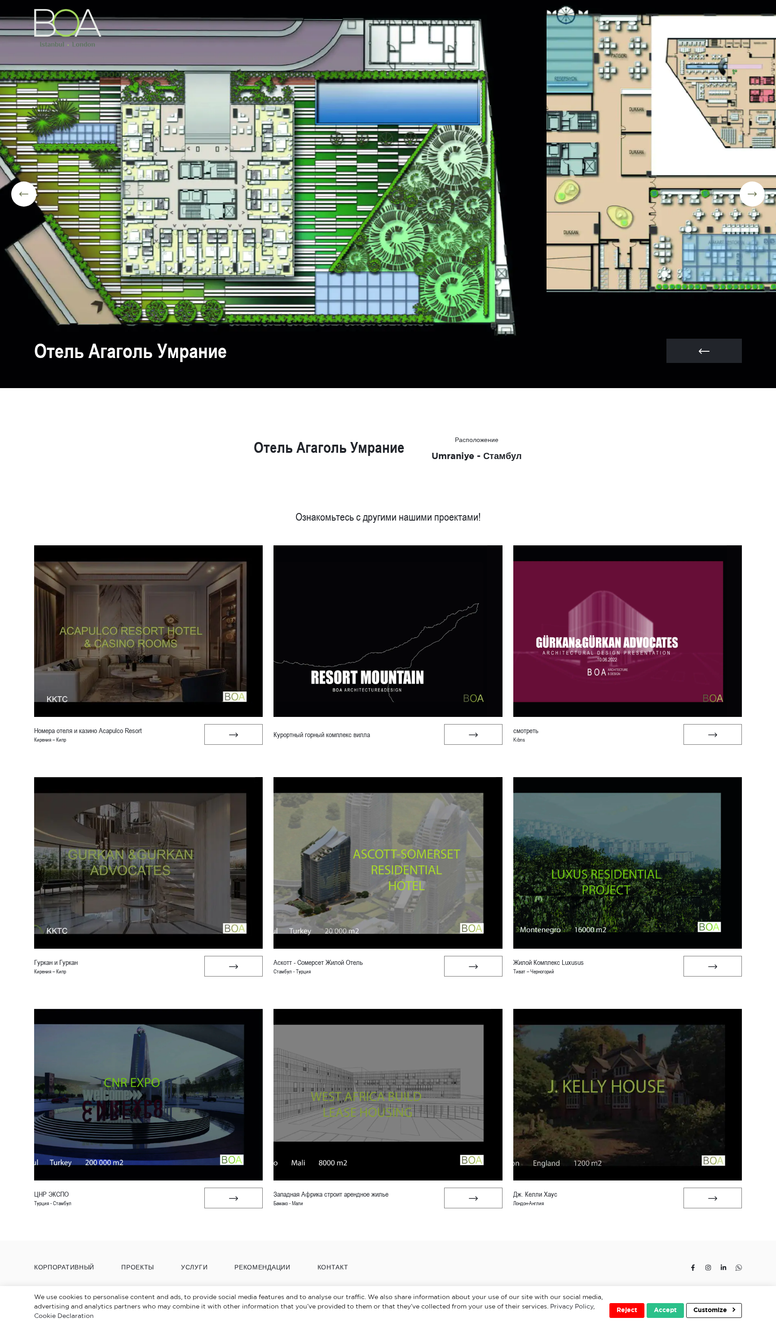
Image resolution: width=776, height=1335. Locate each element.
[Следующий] (752, 194)
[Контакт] (703, 28)
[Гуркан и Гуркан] (233, 966)
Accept (665, 1310)
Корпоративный (64, 1267)
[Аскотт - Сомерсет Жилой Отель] (473, 966)
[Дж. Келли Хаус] (712, 1198)
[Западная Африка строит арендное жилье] (473, 1198)
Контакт (332, 1267)
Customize (711, 1310)
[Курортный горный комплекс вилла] (473, 734)
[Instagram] (708, 1268)
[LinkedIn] (723, 1268)
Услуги (194, 1267)
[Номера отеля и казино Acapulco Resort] (233, 734)
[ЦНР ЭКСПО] (233, 1198)
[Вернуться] (704, 351)
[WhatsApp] (739, 1268)
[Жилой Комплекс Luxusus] (712, 966)
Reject (627, 1310)
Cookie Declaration (64, 1316)
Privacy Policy (571, 1306)
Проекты (137, 1267)
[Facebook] (693, 1268)
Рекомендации (262, 1267)
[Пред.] (23, 194)
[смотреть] (712, 734)
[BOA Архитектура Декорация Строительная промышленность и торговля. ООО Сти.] (67, 28)
